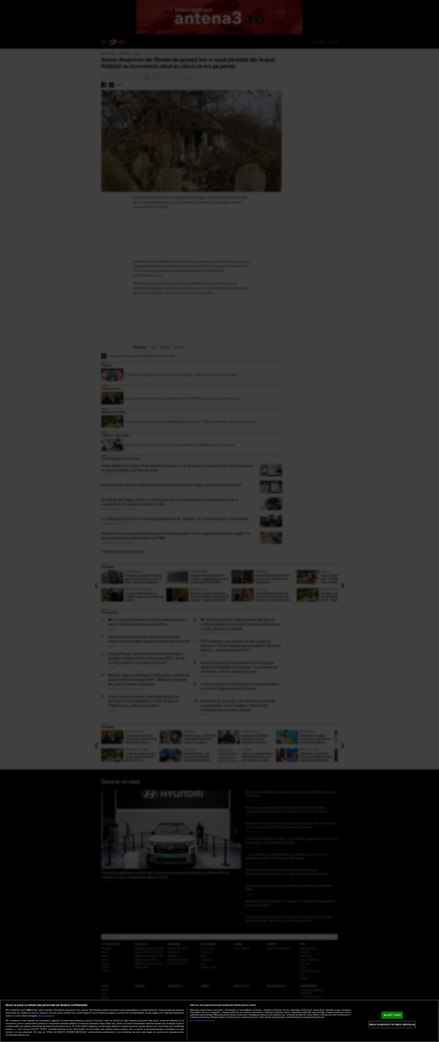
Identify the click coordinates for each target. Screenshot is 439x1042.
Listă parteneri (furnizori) (202, 1020)
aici (15, 1029)
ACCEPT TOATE (392, 1015)
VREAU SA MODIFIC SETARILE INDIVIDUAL (392, 1024)
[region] (219, 1021)
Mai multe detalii (46, 1016)
